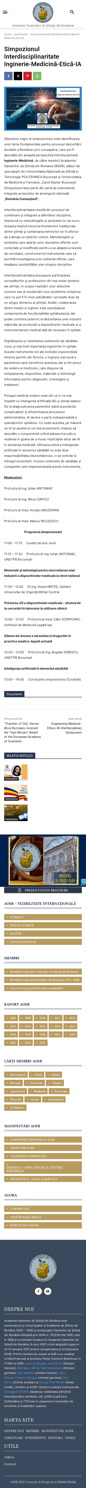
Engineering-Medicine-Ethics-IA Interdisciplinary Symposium (64, 728)
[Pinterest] (27, 76)
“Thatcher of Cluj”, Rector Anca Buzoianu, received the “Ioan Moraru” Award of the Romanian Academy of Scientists (22, 732)
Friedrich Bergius (26, 1377)
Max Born (23, 1368)
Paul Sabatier (25, 1372)
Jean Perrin (55, 1363)
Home (7, 34)
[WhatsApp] (37, 76)
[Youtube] (47, 1291)
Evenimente (21, 34)
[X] (18, 76)
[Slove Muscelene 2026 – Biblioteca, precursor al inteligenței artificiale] (16, 813)
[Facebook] (8, 76)
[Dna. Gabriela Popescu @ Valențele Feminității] (16, 772)
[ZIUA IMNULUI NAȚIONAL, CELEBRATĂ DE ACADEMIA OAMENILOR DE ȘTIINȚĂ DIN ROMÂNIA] (16, 792)
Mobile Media (66, 1482)
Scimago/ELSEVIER (16, 1391)
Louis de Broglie (35, 1363)
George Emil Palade (51, 1382)
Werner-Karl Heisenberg (47, 1368)
